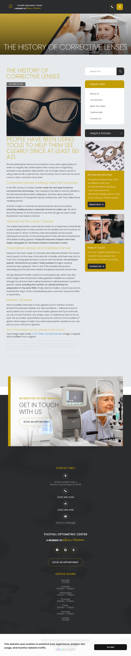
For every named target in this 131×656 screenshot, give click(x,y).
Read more (95, 204)
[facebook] (57, 550)
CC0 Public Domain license (47, 333)
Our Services (96, 99)
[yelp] (74, 550)
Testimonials (96, 112)
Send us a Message (65, 523)
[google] (65, 550)
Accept (110, 647)
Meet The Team (98, 106)
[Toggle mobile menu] (10, 6)
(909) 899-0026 (65, 497)
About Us (94, 93)
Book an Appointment (37, 421)
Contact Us (95, 118)
